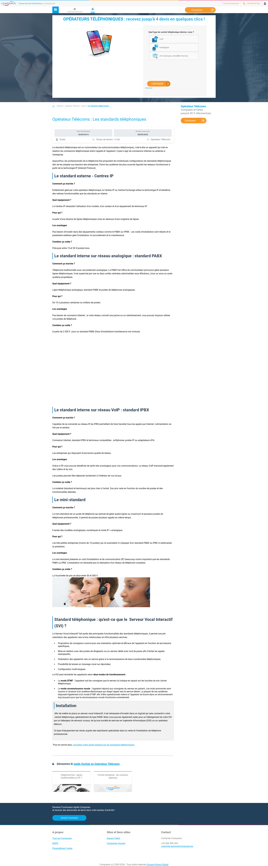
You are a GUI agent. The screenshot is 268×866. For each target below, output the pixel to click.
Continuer (157, 83)
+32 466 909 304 (169, 843)
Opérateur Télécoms (72, 106)
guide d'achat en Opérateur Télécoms (97, 764)
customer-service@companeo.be (177, 846)
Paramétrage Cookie (62, 848)
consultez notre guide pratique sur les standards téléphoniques (103, 745)
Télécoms (60, 106)
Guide (84, 106)
